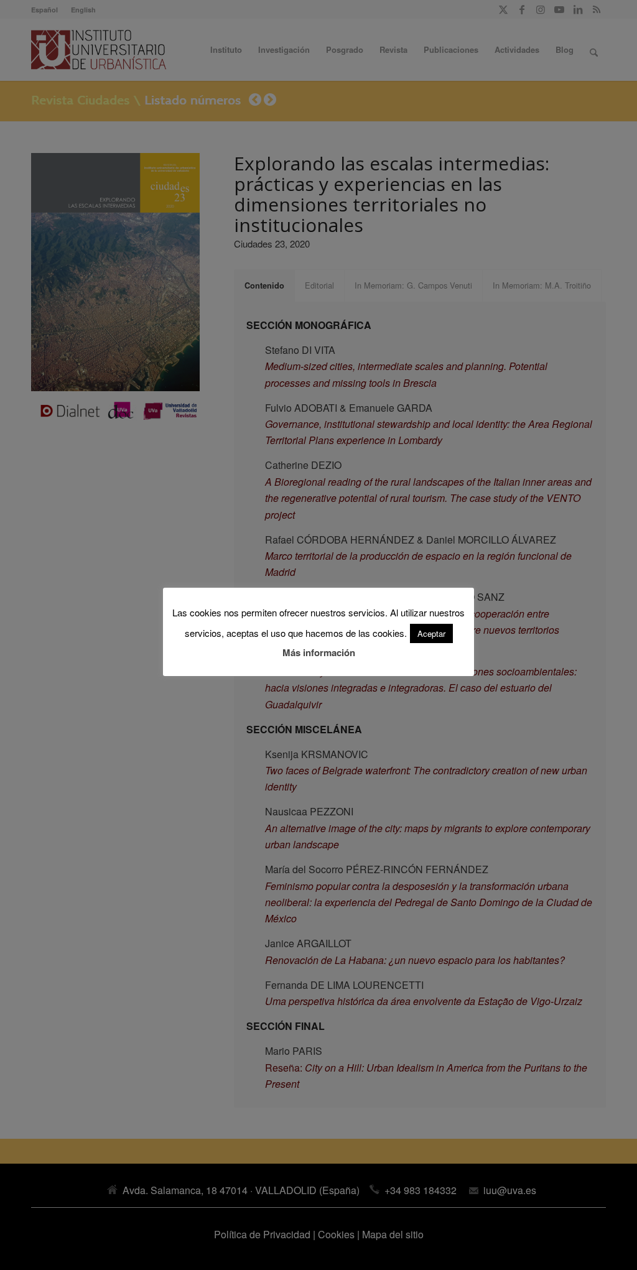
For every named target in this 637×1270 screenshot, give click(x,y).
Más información (318, 652)
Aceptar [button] (431, 633)
